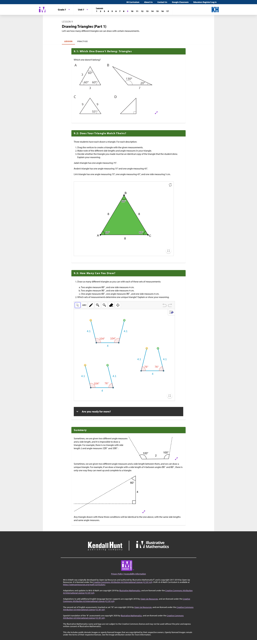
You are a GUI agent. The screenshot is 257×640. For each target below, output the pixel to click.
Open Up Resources (149, 599)
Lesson (68, 41)
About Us (148, 2)
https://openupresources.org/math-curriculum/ (84, 584)
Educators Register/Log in (205, 2)
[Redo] (170, 305)
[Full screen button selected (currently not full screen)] (168, 250)
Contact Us (162, 2)
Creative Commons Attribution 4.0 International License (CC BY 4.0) (122, 582)
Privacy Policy (117, 573)
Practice (82, 41)
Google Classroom (180, 2)
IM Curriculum (132, 2)
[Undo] (164, 305)
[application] (124, 219)
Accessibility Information (135, 573)
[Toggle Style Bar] (172, 312)
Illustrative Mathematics (129, 590)
